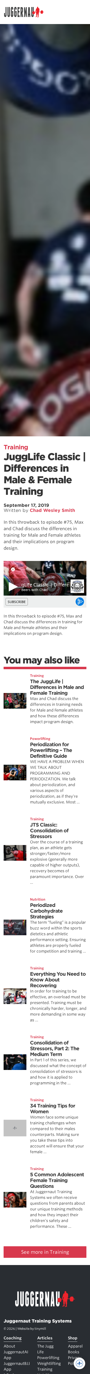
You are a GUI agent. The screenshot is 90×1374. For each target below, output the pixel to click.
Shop (72, 1338)
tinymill (40, 1328)
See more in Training (45, 1252)
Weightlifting (49, 1363)
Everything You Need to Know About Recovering (58, 979)
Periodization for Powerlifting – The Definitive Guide (51, 750)
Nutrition (37, 899)
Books (73, 1352)
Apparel (75, 1346)
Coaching (13, 1338)
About (9, 1346)
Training (16, 447)
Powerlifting (40, 739)
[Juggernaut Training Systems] (26, 12)
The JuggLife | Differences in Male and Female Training (57, 687)
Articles (45, 1338)
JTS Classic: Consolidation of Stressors (49, 830)
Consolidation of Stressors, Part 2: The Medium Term (54, 1048)
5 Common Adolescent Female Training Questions (57, 1180)
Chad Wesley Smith (52, 510)
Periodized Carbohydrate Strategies (46, 911)
